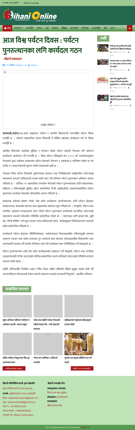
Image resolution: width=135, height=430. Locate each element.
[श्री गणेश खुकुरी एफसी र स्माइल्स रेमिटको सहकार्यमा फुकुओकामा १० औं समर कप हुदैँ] (103, 80)
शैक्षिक (64, 28)
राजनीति (29, 28)
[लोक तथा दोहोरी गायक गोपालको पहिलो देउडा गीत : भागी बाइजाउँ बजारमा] (48, 306)
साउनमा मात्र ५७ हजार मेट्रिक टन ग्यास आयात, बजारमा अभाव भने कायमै (121, 63)
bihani (34, 65)
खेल (105, 28)
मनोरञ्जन (85, 28)
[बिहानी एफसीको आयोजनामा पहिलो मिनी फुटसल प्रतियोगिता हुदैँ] (103, 98)
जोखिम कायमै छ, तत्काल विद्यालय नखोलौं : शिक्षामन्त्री (15, 368)
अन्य (112, 28)
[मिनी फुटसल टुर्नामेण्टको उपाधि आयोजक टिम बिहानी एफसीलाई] (103, 48)
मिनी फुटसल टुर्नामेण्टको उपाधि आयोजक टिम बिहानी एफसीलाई (120, 47)
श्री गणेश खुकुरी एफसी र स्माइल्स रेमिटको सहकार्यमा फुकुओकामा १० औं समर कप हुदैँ (121, 81)
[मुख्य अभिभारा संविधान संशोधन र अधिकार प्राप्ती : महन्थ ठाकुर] (17, 306)
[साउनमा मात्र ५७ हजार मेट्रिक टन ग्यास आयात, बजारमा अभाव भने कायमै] (103, 62)
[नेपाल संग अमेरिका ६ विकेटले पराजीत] (48, 344)
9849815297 (85, 427)
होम (9, 28)
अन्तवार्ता (74, 28)
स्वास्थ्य (55, 28)
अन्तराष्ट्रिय (96, 28)
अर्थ (47, 28)
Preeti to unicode (31, 3)
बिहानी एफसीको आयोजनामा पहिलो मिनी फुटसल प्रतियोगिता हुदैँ (120, 99)
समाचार (17, 28)
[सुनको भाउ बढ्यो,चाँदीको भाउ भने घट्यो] (78, 344)
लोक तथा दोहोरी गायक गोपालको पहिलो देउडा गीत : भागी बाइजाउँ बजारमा (47, 324)
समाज (39, 28)
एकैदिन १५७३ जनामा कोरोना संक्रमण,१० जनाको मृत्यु (83, 368)
